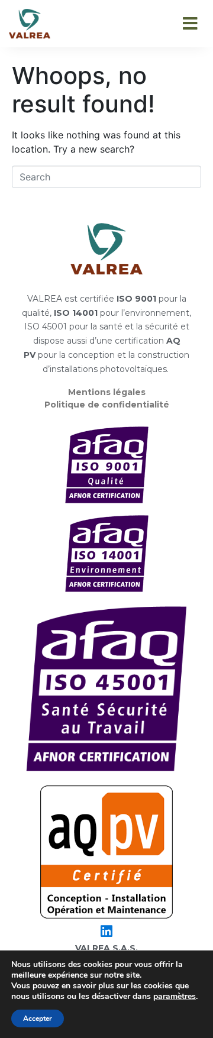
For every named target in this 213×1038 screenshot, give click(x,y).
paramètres (174, 996)
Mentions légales (107, 392)
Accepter (37, 1018)
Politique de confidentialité (106, 404)
